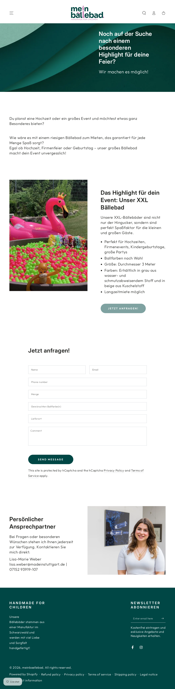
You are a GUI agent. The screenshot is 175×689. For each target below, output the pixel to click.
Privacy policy (74, 674)
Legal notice (149, 674)
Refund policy (51, 674)
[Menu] (11, 13)
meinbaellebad (32, 667)
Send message (51, 459)
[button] (144, 13)
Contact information (27, 680)
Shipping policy (125, 674)
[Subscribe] (163, 618)
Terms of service (99, 674)
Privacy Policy (114, 470)
